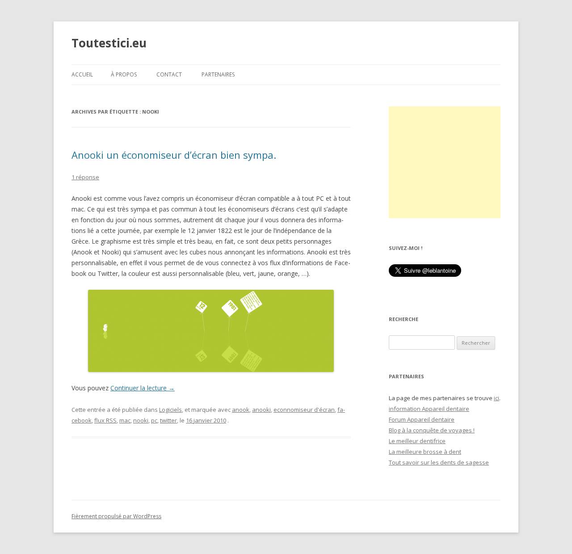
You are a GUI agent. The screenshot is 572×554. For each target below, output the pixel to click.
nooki (140, 420)
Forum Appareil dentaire (421, 419)
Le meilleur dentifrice (417, 441)
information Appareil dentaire (429, 409)
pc (154, 420)
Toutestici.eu (109, 43)
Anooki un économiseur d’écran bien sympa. (174, 154)
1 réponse (85, 177)
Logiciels (170, 410)
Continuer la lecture (142, 388)
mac (124, 420)
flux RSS (105, 420)
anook (240, 410)
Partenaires (218, 74)
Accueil (82, 74)
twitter (168, 420)
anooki (261, 410)
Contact (169, 74)
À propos (124, 74)
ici (496, 398)
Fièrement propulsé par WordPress (116, 516)
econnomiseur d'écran (304, 410)
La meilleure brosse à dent (425, 452)
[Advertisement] (444, 162)
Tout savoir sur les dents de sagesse (439, 462)
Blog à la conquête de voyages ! (432, 430)
